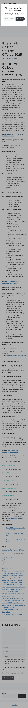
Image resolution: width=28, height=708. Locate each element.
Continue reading (14, 23)
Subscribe (20, 18)
